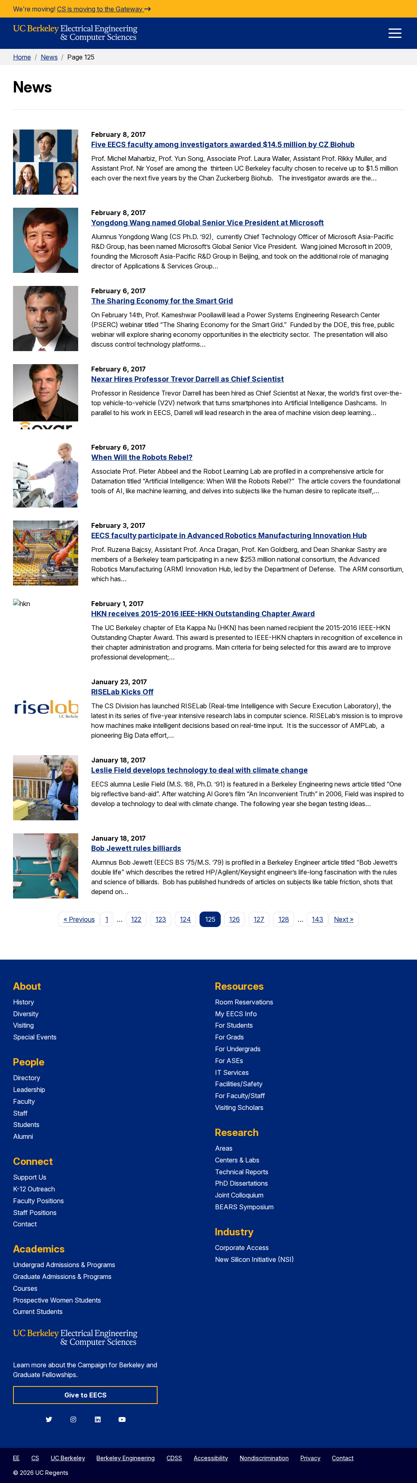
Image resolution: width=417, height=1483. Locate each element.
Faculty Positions (38, 1201)
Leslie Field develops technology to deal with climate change (199, 770)
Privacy (310, 1457)
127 (259, 919)
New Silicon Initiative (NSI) (254, 1259)
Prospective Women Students (57, 1300)
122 (136, 919)
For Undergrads (238, 1049)
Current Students (38, 1311)
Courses (25, 1288)
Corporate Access (242, 1248)
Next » (346, 919)
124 (185, 919)
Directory (26, 1078)
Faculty (24, 1101)
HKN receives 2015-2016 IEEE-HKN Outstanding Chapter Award (203, 613)
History (23, 1002)
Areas (224, 1148)
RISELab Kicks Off (122, 692)
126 (234, 919)
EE (16, 1457)
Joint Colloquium (239, 1195)
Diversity (26, 1014)
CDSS (174, 1457)
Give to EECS (85, 1395)
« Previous (82, 919)
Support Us (29, 1177)
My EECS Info (236, 1014)
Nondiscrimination (264, 1457)
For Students (234, 1025)
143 (317, 919)
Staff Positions (35, 1212)
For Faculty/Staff (240, 1096)
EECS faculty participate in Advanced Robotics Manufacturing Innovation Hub (229, 535)
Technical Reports (241, 1172)
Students (26, 1124)
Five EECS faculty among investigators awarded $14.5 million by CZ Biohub (223, 144)
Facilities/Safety (239, 1084)
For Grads (229, 1037)
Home (22, 57)
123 (161, 919)
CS (35, 1457)
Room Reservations (244, 1002)
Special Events (35, 1037)
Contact (25, 1224)
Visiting (23, 1025)
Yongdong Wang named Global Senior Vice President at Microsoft (207, 222)
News (49, 57)
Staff (20, 1113)
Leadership (29, 1089)
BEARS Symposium (244, 1207)
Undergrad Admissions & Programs (64, 1265)
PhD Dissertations (241, 1183)
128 (284, 919)
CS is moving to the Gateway (100, 9)
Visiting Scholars (239, 1107)
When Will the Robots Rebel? (142, 457)
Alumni (23, 1136)
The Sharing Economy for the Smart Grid (162, 301)
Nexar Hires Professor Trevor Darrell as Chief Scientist (187, 379)
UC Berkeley (68, 1457)
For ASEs (229, 1061)
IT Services (232, 1072)
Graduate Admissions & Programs (62, 1276)
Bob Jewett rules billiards (136, 848)
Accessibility (211, 1457)
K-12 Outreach (34, 1189)
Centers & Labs (237, 1160)
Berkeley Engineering (126, 1457)
